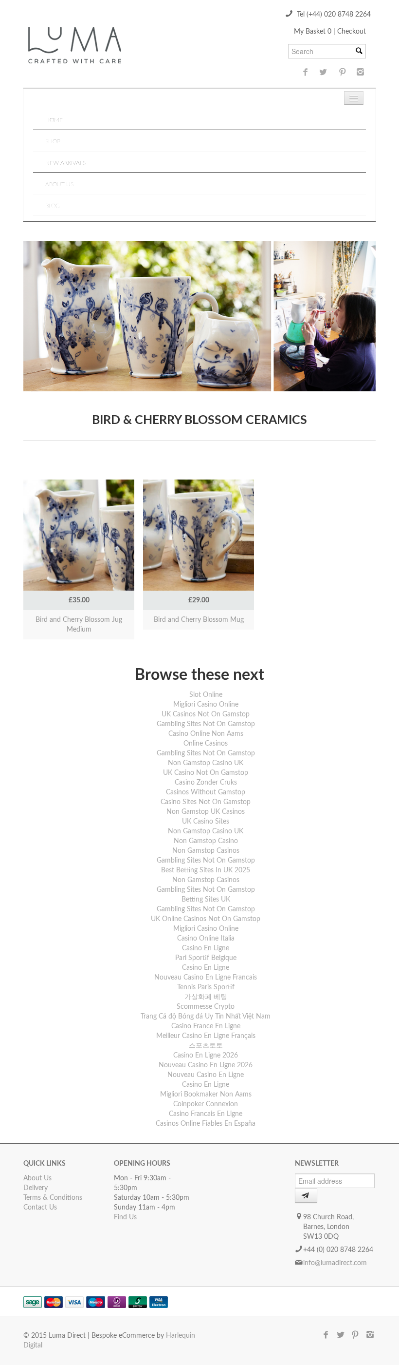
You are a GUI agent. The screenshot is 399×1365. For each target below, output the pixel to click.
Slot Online (205, 695)
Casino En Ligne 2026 (205, 1055)
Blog (52, 206)
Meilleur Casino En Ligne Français (205, 1036)
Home (54, 120)
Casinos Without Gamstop (205, 792)
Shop (52, 141)
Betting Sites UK (205, 899)
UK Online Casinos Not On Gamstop (205, 919)
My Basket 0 (313, 31)
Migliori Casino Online (205, 704)
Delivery (35, 1188)
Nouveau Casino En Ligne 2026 (206, 1065)
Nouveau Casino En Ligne (205, 1075)
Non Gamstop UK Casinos (205, 811)
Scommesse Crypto (206, 1006)
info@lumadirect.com (335, 1263)
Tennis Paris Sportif (206, 987)
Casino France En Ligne (205, 1026)
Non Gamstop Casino (206, 841)
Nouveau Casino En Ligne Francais (205, 977)
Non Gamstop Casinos (205, 850)
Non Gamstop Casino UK (205, 763)
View (79, 524)
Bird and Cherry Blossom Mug (199, 619)
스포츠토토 (206, 1045)
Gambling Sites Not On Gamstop (206, 724)
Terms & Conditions (52, 1197)
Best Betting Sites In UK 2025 (205, 870)
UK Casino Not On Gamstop (205, 772)
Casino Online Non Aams (205, 734)
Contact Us (40, 1207)
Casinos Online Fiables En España (205, 1123)
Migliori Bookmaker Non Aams (206, 1094)
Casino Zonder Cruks (206, 782)
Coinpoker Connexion (205, 1104)
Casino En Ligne (205, 948)
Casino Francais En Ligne (205, 1114)
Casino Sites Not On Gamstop (206, 802)
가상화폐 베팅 (205, 997)
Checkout (351, 31)
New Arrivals (65, 163)
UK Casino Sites (205, 821)
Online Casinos (205, 743)
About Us (59, 184)
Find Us (125, 1217)
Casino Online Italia (206, 938)
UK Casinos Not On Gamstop (206, 714)
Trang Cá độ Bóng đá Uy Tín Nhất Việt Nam (206, 1016)
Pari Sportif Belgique (205, 958)
